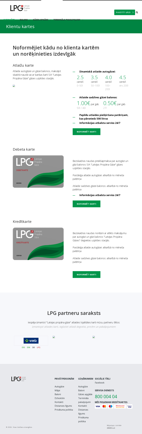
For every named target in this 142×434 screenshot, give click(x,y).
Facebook (99, 382)
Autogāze (9, 19)
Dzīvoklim (60, 398)
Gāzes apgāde (41, 19)
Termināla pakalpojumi (67, 19)
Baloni (24, 19)
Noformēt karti (86, 131)
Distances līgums (63, 405)
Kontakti (59, 402)
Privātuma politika (64, 409)
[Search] (137, 12)
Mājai (57, 390)
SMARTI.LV (111, 428)
